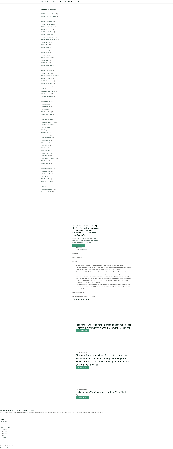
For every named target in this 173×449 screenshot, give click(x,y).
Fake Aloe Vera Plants (47, 96)
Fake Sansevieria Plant (47, 168)
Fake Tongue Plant (46, 179)
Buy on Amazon (78, 245)
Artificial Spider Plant (46, 73)
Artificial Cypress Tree (47, 34)
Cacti (42, 88)
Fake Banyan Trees (46, 106)
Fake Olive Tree (45, 145)
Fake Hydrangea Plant (47, 137)
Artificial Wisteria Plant (47, 83)
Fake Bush (44, 117)
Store (59, 1)
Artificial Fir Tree (45, 42)
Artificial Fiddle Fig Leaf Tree (48, 39)
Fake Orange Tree (46, 148)
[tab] (104, 248)
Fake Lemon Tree (45, 140)
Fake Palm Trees (45, 155)
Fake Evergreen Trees (47, 130)
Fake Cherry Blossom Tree (48, 122)
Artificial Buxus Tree (46, 19)
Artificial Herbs (45, 52)
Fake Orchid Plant (45, 150)
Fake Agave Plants (46, 93)
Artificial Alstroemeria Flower (48, 16)
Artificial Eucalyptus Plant (47, 37)
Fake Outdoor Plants (46, 153)
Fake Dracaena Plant (46, 124)
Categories (87, 240)
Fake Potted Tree (45, 163)
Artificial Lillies (45, 63)
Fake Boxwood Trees (46, 114)
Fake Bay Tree (45, 109)
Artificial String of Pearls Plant (49, 75)
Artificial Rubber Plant (46, 70)
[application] (62, 2)
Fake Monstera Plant (46, 142)
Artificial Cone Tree (46, 29)
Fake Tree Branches (46, 181)
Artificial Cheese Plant (47, 24)
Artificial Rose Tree (46, 68)
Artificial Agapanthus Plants (48, 13)
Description (79, 247)
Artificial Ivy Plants (46, 55)
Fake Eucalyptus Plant (47, 127)
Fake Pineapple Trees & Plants (49, 158)
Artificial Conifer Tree (46, 32)
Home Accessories (82, 242)
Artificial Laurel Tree (46, 57)
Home (53, 1)
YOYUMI (89, 242)
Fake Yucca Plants (46, 184)
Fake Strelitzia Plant (46, 173)
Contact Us (68, 1)
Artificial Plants (79, 240)
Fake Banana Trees (46, 104)
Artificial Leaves (45, 60)
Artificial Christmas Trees (47, 26)
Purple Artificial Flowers (47, 189)
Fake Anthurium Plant (46, 99)
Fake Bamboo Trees (46, 101)
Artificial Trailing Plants (47, 81)
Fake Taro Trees (45, 176)
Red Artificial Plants (46, 191)
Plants (42, 186)
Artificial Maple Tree (46, 65)
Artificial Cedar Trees (46, 21)
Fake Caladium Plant (46, 119)
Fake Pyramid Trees (46, 166)
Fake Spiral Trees (45, 171)
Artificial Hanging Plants (47, 50)
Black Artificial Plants (46, 86)
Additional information (81, 249)
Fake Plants (44, 161)
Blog (77, 1)
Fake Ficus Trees (45, 135)
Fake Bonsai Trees (46, 112)
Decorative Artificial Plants (48, 91)
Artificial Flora (44, 44)
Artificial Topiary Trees (47, 78)
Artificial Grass (45, 47)
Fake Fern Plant (45, 132)
